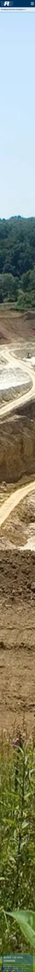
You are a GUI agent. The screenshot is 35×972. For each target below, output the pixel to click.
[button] (11, 970)
